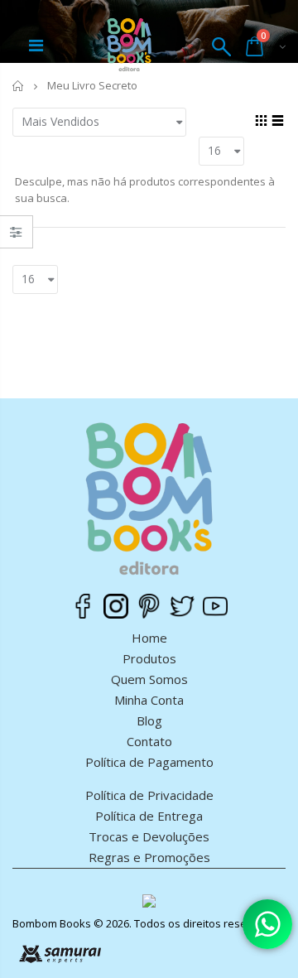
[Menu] (36, 48)
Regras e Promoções (149, 857)
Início (18, 85)
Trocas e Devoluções (149, 836)
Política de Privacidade (149, 795)
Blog (149, 720)
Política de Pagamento (149, 762)
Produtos (149, 658)
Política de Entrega (149, 815)
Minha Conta (149, 699)
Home (149, 637)
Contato (149, 741)
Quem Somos (149, 679)
